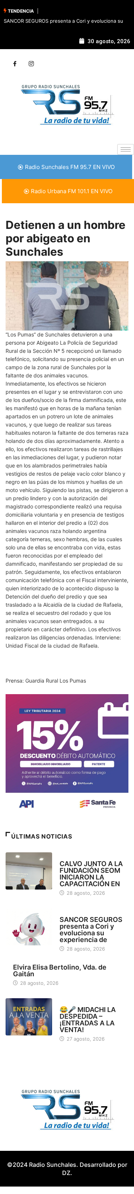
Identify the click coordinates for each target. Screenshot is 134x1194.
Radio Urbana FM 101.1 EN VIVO (71, 191)
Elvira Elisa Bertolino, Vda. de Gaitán (59, 970)
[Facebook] (14, 64)
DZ (66, 1173)
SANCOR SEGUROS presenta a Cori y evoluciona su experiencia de (91, 930)
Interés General (79, 912)
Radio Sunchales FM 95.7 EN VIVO (70, 166)
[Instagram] (31, 64)
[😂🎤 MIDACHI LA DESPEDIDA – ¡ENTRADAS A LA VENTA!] (29, 1016)
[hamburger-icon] (125, 149)
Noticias (70, 856)
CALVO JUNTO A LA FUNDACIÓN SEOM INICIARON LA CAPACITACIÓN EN (91, 874)
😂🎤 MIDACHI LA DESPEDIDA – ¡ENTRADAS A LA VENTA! (88, 1020)
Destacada (73, 1002)
